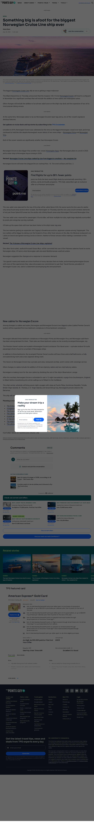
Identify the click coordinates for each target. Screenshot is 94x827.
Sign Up (38, 419)
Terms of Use (39, 425)
